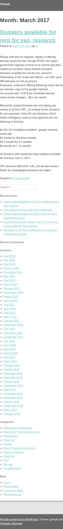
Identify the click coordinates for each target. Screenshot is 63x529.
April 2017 (9, 357)
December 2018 (13, 333)
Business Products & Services (21, 432)
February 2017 (12, 365)
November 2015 (13, 397)
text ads (8, 464)
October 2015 (11, 401)
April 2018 (9, 349)
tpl (36, 46)
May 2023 (9, 276)
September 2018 (13, 337)
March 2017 (10, 361)
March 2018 (10, 353)
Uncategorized (20, 178)
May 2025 (9, 260)
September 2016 (13, 385)
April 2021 (9, 312)
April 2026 (9, 256)
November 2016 (13, 377)
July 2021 (9, 304)
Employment (10, 436)
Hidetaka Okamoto (11, 523)
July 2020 (9, 328)
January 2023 (11, 288)
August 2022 (10, 296)
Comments (13, 490)
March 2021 (10, 316)
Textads (5, 4)
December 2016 (13, 373)
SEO (6, 460)
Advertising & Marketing (17, 427)
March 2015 (10, 409)
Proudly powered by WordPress (19, 519)
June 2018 (9, 345)
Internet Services (13, 452)
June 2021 (9, 308)
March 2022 (10, 300)
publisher (8, 456)
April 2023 (9, 280)
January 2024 (11, 268)
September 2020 (13, 324)
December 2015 (13, 393)
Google (7, 444)
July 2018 (9, 341)
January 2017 (11, 369)
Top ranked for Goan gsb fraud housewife (27, 209)
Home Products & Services (19, 448)
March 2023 (10, 284)
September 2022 (13, 292)
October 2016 (11, 381)
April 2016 (9, 389)
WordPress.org (12, 494)
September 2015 (13, 405)
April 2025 (9, 264)
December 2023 (13, 272)
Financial (8, 440)
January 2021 (11, 320)
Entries (10, 486)
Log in (7, 482)
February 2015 (12, 413)
